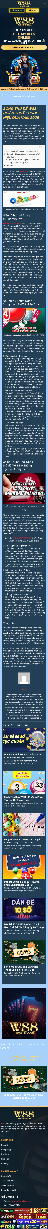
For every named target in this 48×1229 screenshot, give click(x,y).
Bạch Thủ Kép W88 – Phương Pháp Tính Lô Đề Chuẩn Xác (23, 798)
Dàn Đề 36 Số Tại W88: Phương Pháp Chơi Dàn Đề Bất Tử (21, 883)
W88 (3, 1123)
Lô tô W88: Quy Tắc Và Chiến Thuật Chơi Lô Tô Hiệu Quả (21, 968)
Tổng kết (10, 165)
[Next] (46, 1083)
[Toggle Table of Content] (40, 148)
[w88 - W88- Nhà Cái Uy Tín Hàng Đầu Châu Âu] (24, 4)
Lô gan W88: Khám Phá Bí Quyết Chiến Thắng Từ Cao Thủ (22, 841)
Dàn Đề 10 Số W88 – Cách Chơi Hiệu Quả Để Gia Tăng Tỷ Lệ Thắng (24, 926)
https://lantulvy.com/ (21, 1201)
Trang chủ (18, 96)
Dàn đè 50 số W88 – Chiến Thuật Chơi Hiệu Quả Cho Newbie (23, 756)
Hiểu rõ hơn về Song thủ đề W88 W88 (22, 151)
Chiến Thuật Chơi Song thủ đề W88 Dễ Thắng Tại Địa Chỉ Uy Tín (22, 161)
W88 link (24, 171)
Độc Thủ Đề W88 (23, 538)
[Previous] (2, 1083)
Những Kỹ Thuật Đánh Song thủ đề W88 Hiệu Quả (23, 155)
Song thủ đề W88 (11, 223)
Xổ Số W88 (29, 96)
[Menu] (44, 4)
